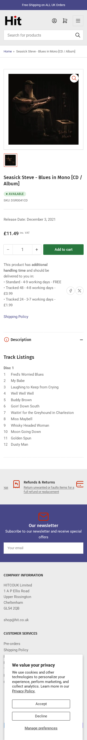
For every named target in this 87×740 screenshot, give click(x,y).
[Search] (77, 35)
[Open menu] (78, 20)
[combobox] (43, 35)
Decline (41, 716)
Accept (41, 704)
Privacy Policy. (23, 691)
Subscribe (71, 548)
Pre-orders (12, 644)
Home (8, 51)
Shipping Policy (16, 317)
